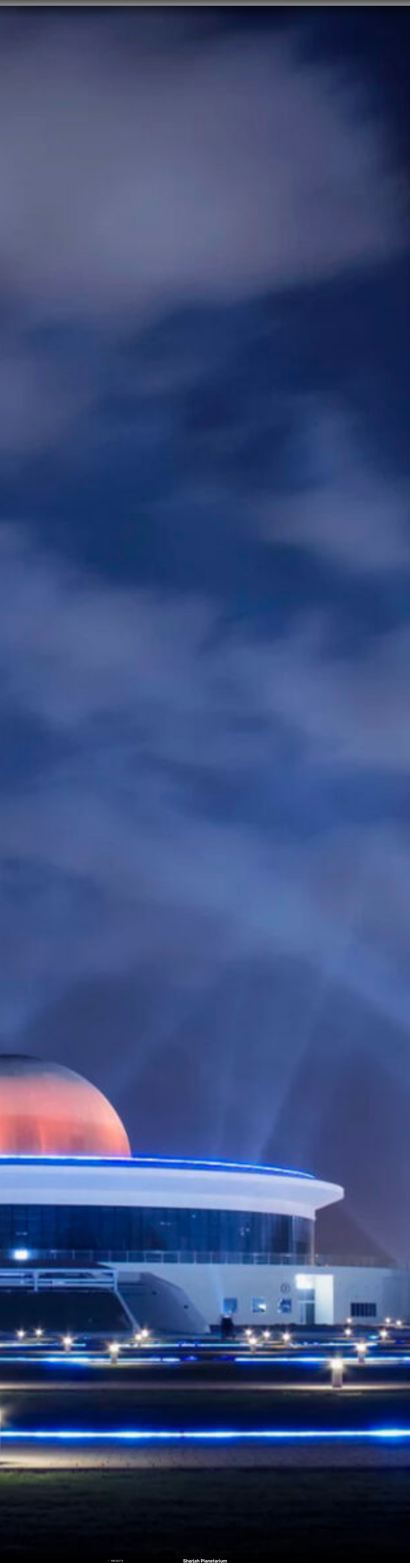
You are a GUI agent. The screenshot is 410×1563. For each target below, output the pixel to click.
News (248, 9)
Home (206, 9)
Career (260, 9)
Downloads (293, 9)
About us (219, 9)
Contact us (275, 9)
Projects (234, 9)
